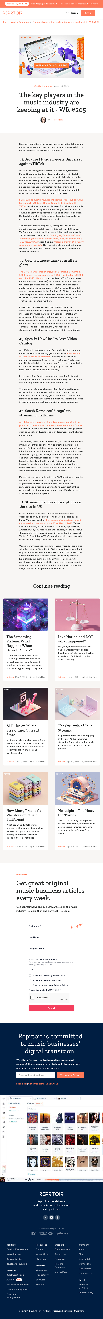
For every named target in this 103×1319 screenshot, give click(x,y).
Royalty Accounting (16, 1263)
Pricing (39, 1249)
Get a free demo (36, 1083)
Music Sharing (13, 1254)
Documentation (63, 1249)
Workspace (41, 1270)
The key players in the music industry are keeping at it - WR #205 (65, 22)
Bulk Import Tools (15, 1274)
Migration (41, 1259)
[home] (13, 13)
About (82, 1249)
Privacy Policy (86, 1292)
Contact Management (17, 1289)
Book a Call (84, 1259)
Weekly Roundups (20, 22)
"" (50, 238)
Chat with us (52, 1083)
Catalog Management (17, 1249)
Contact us (85, 1263)
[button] (98, 13)
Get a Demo (85, 1268)
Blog (5, 22)
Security (40, 1284)
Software (40, 1279)
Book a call (21, 1083)
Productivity (42, 1274)
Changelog (60, 1254)
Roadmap (60, 1259)
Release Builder (14, 1259)
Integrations (42, 1254)
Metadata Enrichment (17, 1284)
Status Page (61, 1271)
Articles (10, 677)
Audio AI (10, 1279)
